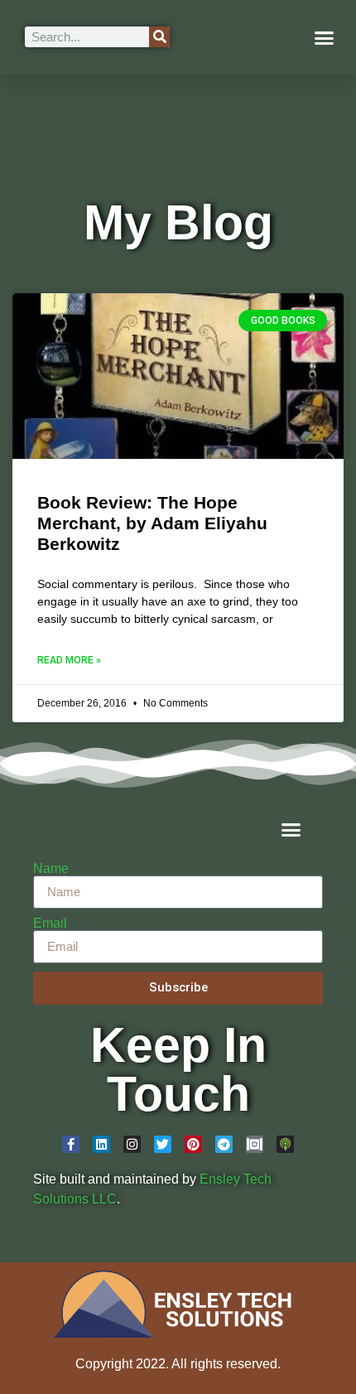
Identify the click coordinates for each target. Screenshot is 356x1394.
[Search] (159, 37)
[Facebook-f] (70, 1144)
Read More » (69, 660)
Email (50, 923)
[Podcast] (285, 1144)
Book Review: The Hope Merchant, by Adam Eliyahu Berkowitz (152, 523)
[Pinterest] (193, 1144)
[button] (324, 37)
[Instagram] (132, 1144)
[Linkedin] (101, 1144)
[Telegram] (224, 1144)
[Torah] (254, 1144)
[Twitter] (162, 1144)
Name (51, 868)
